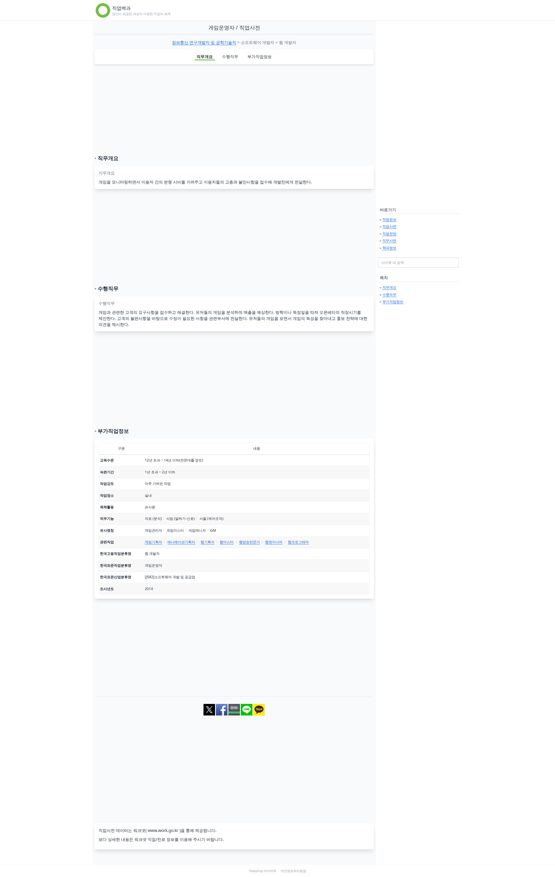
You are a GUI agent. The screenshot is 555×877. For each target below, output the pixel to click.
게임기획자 (153, 541)
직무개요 (205, 56)
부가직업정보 (259, 56)
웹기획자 (207, 541)
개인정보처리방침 (293, 871)
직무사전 (389, 240)
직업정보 (389, 219)
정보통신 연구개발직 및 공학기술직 (204, 42)
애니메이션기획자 (181, 541)
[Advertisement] (234, 109)
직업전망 (389, 233)
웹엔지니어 (273, 541)
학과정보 (389, 247)
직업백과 (121, 8)
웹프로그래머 (298, 541)
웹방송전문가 (249, 541)
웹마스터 (227, 541)
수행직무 (230, 56)
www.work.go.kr (163, 830)
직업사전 (389, 226)
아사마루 (270, 871)
